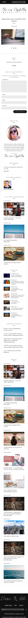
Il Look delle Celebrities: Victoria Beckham (17, 290)
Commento (5, 79)
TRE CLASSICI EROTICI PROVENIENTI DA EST (10, 491)
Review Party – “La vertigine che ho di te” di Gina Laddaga (14, 468)
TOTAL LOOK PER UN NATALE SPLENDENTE (16, 276)
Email (4, 100)
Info (15, 605)
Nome (4, 94)
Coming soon (8, 605)
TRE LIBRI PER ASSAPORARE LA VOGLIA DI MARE (13, 581)
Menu (4, 2)
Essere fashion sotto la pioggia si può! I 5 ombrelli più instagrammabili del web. (13, 340)
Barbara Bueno (7, 338)
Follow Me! (6, 171)
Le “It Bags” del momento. (15, 302)
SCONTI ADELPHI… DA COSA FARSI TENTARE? (12, 218)
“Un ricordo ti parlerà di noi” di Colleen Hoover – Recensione (12, 514)
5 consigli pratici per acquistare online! (17, 309)
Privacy (21, 605)
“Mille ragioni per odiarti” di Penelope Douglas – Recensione (14, 558)
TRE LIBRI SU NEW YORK (11, 536)
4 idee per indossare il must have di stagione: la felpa (17, 283)
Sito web (4, 105)
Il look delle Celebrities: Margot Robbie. (16, 316)
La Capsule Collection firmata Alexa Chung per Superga (17, 296)
